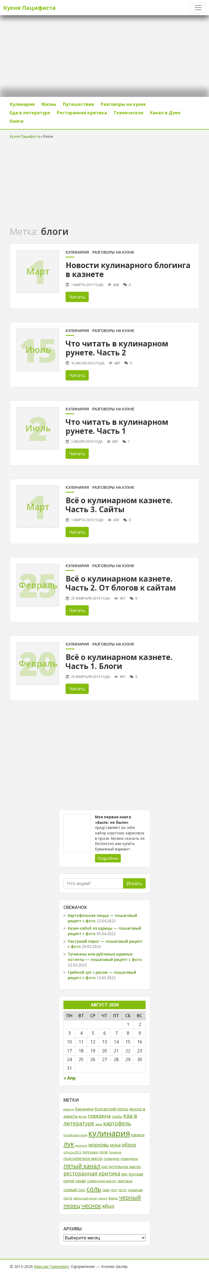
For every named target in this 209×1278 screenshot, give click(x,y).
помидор (111, 1158)
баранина (84, 1108)
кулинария (109, 1133)
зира (98, 1124)
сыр (106, 1189)
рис (124, 1173)
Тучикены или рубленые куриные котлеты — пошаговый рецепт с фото (105, 956)
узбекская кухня (85, 1198)
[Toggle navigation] (198, 7)
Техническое (128, 113)
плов (103, 1152)
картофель (117, 1123)
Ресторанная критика (82, 113)
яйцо (108, 1206)
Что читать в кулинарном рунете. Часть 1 (117, 426)
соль (94, 1188)
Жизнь (48, 104)
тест (114, 1190)
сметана (124, 1180)
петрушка (90, 1152)
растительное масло (121, 1166)
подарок (115, 1152)
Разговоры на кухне (123, 104)
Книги (16, 121)
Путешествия (78, 104)
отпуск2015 (72, 1152)
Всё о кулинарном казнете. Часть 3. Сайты (119, 505)
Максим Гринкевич (51, 1266)
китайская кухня (75, 1135)
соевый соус (74, 1189)
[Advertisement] (104, 181)
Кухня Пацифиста (29, 7)
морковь (98, 1144)
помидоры (129, 1158)
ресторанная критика (91, 1173)
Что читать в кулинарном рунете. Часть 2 (117, 348)
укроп (102, 1198)
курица (138, 1134)
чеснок (91, 1205)
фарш (113, 1198)
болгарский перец (111, 1108)
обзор (129, 1144)
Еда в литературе (30, 113)
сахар (80, 1180)
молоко (81, 1145)
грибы (117, 1116)
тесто (122, 1190)
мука (115, 1145)
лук (68, 1143)
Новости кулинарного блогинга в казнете (128, 269)
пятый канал (81, 1166)
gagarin (68, 1109)
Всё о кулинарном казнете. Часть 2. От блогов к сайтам (121, 583)
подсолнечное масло (83, 1158)
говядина (99, 1116)
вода (83, 1116)
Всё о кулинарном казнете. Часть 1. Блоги (119, 661)
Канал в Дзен (165, 113)
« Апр (69, 1078)
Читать (77, 297)
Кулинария (22, 104)
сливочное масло (101, 1181)
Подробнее (107, 858)
